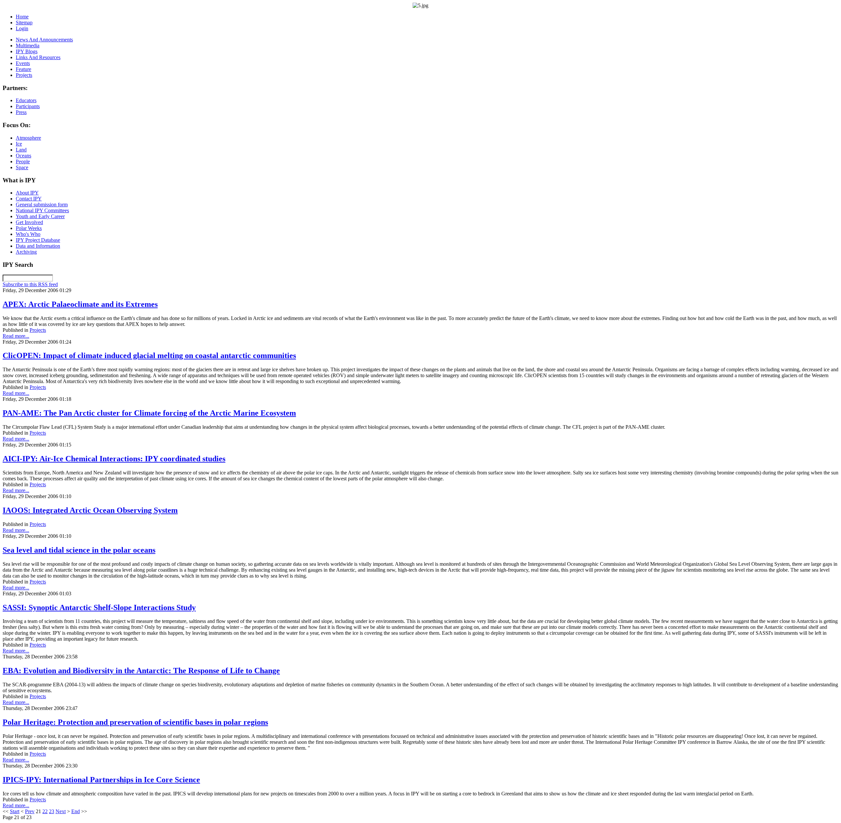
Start (14, 811)
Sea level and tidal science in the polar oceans (79, 550)
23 (51, 811)
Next (61, 811)
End (75, 811)
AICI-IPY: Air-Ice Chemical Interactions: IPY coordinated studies (114, 458)
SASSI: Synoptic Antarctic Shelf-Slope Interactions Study (99, 607)
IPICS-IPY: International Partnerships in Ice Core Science (101, 779)
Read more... (16, 336)
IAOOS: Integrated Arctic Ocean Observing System (90, 510)
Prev (29, 811)
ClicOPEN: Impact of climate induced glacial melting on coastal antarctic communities (149, 355)
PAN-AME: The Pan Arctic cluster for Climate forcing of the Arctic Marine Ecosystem (149, 413)
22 (45, 811)
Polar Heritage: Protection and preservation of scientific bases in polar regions (135, 722)
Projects (38, 330)
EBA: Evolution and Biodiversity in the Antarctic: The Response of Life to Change (141, 670)
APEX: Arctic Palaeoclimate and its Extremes (80, 304)
